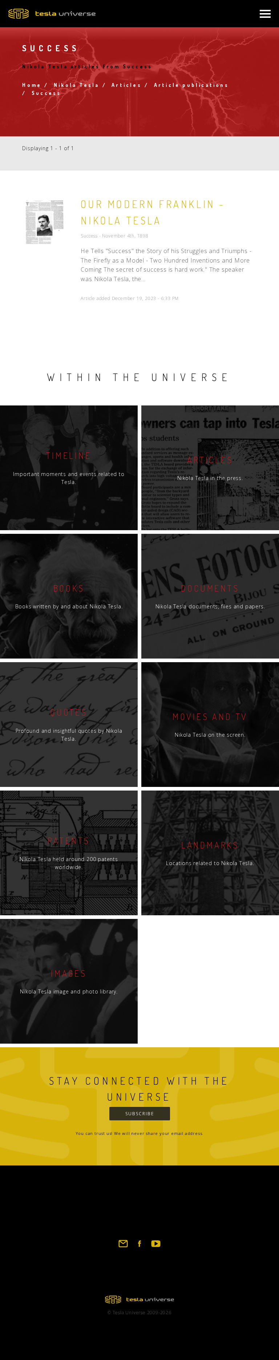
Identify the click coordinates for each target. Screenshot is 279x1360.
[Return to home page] (139, 1301)
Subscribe (139, 1114)
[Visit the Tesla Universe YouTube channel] (155, 1247)
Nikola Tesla (76, 85)
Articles (127, 85)
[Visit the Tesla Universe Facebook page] (139, 1247)
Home (31, 85)
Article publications (191, 85)
